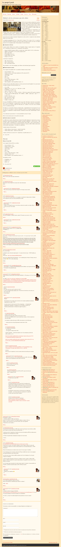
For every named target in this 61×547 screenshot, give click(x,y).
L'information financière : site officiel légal (50, 96)
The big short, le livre (46, 246)
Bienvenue (4, 14)
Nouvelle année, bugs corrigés (48, 175)
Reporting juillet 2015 (46, 290)
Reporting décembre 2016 (47, 245)
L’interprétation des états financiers (48, 335)
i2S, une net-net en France (47, 328)
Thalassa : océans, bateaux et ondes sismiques (50, 311)
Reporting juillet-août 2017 (47, 227)
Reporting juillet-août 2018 (47, 202)
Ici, (21, 534)
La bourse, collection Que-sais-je (48, 308)
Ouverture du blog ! (46, 345)
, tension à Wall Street (48, 321)
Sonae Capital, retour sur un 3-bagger (49, 269)
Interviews (26, 14)
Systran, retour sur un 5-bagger (48, 356)
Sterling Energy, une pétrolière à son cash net (50, 299)
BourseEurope (45, 116)
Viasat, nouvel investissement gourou (49, 333)
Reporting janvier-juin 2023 (47, 147)
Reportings (9, 14)
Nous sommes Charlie (46, 318)
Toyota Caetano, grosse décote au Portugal (50, 355)
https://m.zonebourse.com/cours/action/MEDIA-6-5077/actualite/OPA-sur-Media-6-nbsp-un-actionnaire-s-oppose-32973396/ (19, 400)
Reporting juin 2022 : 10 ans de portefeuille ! (50, 149)
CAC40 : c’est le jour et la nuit (48, 230)
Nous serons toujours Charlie (47, 316)
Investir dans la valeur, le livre (48, 280)
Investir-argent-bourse (46, 118)
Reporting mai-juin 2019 (47, 188)
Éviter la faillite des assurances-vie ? (49, 254)
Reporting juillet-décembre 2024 (48, 141)
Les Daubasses (45, 122)
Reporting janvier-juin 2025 (47, 139)
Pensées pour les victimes (47, 277)
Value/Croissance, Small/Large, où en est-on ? (50, 163)
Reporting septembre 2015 (47, 283)
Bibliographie (34, 14)
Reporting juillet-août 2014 (47, 343)
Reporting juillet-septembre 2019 (48, 183)
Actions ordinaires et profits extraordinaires (50, 258)
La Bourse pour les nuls (47, 285)
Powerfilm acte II (46, 340)
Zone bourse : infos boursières (48, 99)
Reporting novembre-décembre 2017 (49, 219)
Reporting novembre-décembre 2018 (49, 197)
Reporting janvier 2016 (47, 267)
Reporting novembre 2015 (47, 274)
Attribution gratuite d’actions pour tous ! (50, 292)
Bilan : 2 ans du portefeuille (47, 348)
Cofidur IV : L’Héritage (47, 190)
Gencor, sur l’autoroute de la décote (49, 362)
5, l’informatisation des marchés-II (48, 342)
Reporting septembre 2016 (47, 253)
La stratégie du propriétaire (47, 204)
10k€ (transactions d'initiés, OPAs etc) (49, 110)
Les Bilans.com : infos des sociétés (48, 91)
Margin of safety (45, 123)
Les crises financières (46, 236)
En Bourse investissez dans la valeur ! (49, 243)
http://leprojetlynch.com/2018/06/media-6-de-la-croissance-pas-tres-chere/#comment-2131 (18, 492)
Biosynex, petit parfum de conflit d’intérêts (50, 205)
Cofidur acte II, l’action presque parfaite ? (50, 341)
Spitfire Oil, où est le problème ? (48, 288)
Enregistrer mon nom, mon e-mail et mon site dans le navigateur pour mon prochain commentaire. (20, 529)
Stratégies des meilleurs (47, 222)
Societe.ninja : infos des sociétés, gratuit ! (50, 88)
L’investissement (46, 351)
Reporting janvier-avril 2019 (47, 192)
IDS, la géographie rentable (47, 193)
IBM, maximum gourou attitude (48, 275)
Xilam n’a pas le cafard (47, 273)
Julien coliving (45, 379)
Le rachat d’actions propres (47, 361)
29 (38, 18)
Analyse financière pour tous (47, 115)
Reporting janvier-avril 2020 (47, 170)
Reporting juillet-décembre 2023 (48, 146)
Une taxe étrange (45, 229)
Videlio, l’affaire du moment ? (48, 171)
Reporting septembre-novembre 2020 (49, 162)
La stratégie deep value (46, 215)
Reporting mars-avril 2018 (47, 212)
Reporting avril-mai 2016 (47, 260)
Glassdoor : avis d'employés (47, 108)
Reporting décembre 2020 (47, 157)
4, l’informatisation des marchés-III (49, 196)
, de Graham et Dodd (49, 231)
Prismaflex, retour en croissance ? (48, 244)
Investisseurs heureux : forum (48, 100)
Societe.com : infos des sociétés (48, 90)
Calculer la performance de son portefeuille (50, 360)
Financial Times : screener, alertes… (49, 85)
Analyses (13, 14)
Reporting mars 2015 (46, 306)
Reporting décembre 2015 (47, 270)
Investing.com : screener (47, 105)
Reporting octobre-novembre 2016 (48, 248)
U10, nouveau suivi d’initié (47, 209)
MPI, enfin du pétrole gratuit (47, 317)
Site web (4, 526)
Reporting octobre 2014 (47, 329)
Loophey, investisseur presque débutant (49, 161)
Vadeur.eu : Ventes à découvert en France (50, 101)
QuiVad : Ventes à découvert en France (49, 106)
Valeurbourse (45, 131)
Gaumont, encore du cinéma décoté (49, 235)
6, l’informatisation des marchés (48, 357)
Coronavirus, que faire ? (47, 173)
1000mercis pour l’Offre (47, 159)
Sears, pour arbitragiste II (47, 268)
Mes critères (45, 284)
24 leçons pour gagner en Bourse (48, 327)
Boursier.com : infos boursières (48, 98)
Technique (17, 14)
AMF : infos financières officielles (48, 93)
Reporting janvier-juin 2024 (47, 144)
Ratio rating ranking (46, 130)
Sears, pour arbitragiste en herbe (48, 307)
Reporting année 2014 (46, 319)
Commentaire (5, 508)
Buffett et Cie (45, 249)
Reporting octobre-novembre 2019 (48, 178)
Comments (13, 545)
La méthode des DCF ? (47, 282)
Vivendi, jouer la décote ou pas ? (48, 142)
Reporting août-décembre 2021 (48, 151)
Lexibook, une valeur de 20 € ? (48, 136)
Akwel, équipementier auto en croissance (49, 181)
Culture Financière (46, 117)
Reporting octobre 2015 (47, 279)
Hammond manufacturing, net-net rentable (50, 363)
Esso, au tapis (45, 177)
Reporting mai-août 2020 (47, 167)
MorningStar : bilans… (47, 104)
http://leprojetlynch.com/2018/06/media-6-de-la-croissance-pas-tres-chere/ (15, 443)
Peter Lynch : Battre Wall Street (48, 264)
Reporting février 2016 (46, 263)
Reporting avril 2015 (46, 303)
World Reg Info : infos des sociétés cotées (50, 95)
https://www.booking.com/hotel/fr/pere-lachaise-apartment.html (14, 243)
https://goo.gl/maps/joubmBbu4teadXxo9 (15, 255)
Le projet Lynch (8, 2)
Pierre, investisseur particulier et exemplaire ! (50, 326)
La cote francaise (45, 121)
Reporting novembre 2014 (47, 324)
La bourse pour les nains (47, 120)
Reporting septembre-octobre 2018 (48, 200)
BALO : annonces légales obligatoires (49, 94)
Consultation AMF (46, 182)
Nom (4, 518)
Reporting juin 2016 (46, 259)
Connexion (7, 545)
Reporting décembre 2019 (47, 176)
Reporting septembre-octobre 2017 (48, 224)
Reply (4, 178)
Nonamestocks (45, 127)
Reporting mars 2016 (46, 261)
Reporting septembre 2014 (47, 336)
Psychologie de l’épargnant (47, 255)
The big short (45, 272)
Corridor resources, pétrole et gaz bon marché (50, 226)
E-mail (4, 522)
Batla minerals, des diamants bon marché (49, 191)
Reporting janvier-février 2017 (48, 239)
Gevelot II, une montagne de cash (48, 198)
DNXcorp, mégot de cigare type (48, 185)
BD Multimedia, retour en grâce (48, 180)
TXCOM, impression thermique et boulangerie (50, 186)
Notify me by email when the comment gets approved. (13, 531)
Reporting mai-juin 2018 (47, 206)
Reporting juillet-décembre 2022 (48, 148)
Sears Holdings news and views (48, 214)
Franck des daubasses (6, 478)
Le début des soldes (46, 201)
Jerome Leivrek (11, 20)
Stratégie (21, 14)
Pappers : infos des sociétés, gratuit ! (49, 89)
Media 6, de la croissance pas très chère (49, 207)
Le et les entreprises (47, 158)
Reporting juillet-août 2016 (47, 256)
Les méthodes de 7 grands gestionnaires (49, 358)
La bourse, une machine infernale (48, 289)
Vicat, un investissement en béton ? (49, 168)
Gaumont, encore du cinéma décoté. (50, 70)
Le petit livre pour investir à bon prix (49, 365)
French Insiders (45, 109)
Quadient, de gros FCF (46, 153)
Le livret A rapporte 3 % (47, 251)
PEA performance (46, 128)
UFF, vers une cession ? (47, 156)
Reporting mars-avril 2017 (47, 238)
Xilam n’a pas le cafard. (48, 68)
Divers (30, 14)
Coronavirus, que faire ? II (47, 172)
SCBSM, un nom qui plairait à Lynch (49, 225)
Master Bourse (45, 125)
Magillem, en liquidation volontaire (49, 164)
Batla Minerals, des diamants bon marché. (51, 67)
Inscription (4, 545)
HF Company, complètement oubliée (49, 143)
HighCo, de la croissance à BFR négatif (49, 265)
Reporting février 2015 (46, 309)
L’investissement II (47, 187)
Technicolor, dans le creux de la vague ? (49, 220)
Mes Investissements (46, 126)
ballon (7, 483)
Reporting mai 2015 (46, 298)
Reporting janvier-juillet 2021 (48, 152)
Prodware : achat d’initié (47, 250)
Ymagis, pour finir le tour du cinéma (49, 217)
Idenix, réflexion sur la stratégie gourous (49, 350)
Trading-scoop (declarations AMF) (48, 103)
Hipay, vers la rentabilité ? (47, 166)
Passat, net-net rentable (46, 221)
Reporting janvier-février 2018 (48, 216)
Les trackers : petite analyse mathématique (50, 304)
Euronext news (45, 86)
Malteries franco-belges (47, 154)
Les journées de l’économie (47, 278)
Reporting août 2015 (46, 287)
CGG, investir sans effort (47, 293)
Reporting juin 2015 (46, 294)
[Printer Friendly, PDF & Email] (36, 166)
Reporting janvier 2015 (47, 314)
